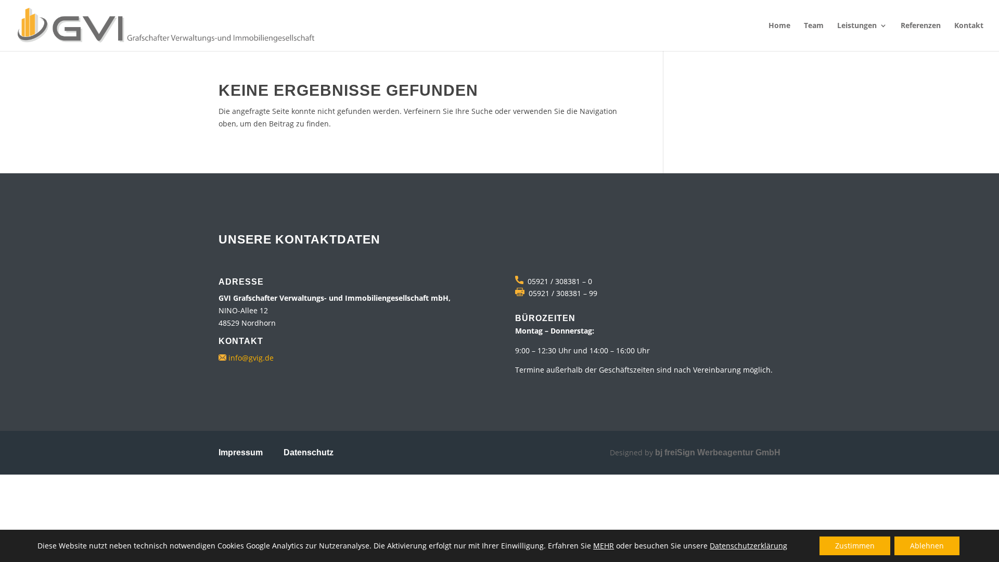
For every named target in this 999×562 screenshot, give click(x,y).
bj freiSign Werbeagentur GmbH (717, 452)
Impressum (241, 452)
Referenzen (921, 26)
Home (779, 26)
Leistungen (857, 26)
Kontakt (968, 26)
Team (814, 26)
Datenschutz (309, 452)
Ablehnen (927, 546)
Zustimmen (855, 546)
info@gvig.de (250, 358)
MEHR (603, 546)
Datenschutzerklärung (748, 546)
